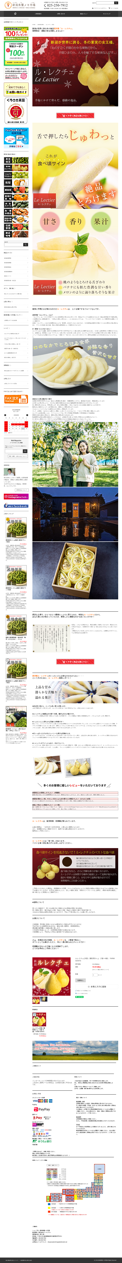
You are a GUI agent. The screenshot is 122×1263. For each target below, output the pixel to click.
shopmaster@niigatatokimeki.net (57, 1242)
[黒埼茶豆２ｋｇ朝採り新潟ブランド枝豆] (16, 527)
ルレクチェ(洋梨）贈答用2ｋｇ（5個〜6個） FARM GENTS (39, 1029)
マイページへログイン (100, 8)
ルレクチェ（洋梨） (50, 24)
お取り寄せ (7, 301)
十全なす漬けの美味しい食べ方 (12, 344)
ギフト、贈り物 (9, 288)
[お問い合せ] (61, 14)
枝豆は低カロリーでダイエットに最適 (14, 370)
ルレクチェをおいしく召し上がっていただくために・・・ (15, 338)
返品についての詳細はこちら (84, 990)
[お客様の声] (83, 14)
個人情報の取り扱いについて (12, 1260)
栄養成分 (6, 365)
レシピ (6, 328)
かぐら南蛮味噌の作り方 (10, 353)
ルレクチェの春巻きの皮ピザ (11, 333)
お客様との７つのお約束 (10, 320)
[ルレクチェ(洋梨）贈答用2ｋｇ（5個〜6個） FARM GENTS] (39, 1019)
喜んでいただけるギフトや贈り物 (12, 294)
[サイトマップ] (106, 14)
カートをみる (114, 8)
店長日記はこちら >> (21, 490)
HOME (33, 24)
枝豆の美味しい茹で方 (10, 357)
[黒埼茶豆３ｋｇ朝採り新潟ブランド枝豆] (16, 668)
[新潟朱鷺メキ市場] (20, 9)
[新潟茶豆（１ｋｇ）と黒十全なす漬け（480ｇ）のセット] (16, 716)
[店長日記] (9, 475)
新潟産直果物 (41, 24)
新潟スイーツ (7, 276)
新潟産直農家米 (8, 271)
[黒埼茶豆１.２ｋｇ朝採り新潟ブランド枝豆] (16, 575)
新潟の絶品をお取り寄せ (10, 307)
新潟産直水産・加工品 (10, 280)
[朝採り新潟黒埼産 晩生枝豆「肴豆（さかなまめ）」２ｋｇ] (16, 625)
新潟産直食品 (7, 267)
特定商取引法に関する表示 (26, 1260)
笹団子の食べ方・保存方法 (11, 348)
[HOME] (15, 14)
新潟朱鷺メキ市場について (12, 315)
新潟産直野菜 (7, 258)
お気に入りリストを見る (10, 383)
